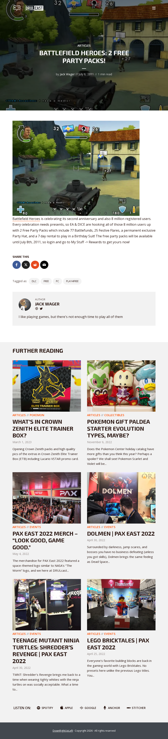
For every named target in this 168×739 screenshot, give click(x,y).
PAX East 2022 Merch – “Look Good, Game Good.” (45, 540)
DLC (34, 281)
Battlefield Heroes (26, 218)
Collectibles (114, 415)
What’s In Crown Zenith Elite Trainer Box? (42, 428)
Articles (84, 45)
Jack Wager (67, 74)
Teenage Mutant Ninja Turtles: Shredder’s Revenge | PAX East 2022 (45, 650)
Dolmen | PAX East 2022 (121, 533)
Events (35, 527)
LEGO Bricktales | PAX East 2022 (118, 644)
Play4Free (72, 281)
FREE (46, 281)
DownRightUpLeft (63, 730)
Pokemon (37, 415)
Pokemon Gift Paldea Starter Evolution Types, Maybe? (118, 428)
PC (57, 281)
